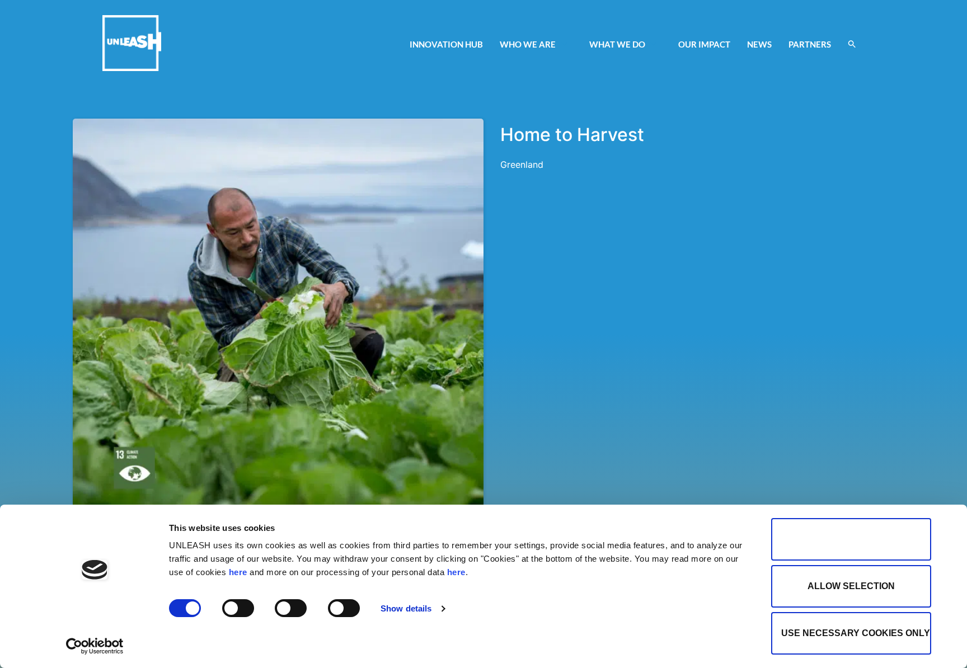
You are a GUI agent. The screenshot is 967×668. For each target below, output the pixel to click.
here (238, 572)
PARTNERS (809, 44)
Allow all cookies (851, 539)
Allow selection (851, 586)
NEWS (759, 44)
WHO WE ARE (528, 44)
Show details (406, 608)
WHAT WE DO (617, 44)
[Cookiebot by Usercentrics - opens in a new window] (95, 646)
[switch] (238, 608)
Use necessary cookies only (855, 633)
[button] (852, 44)
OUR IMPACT (704, 44)
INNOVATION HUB (446, 44)
